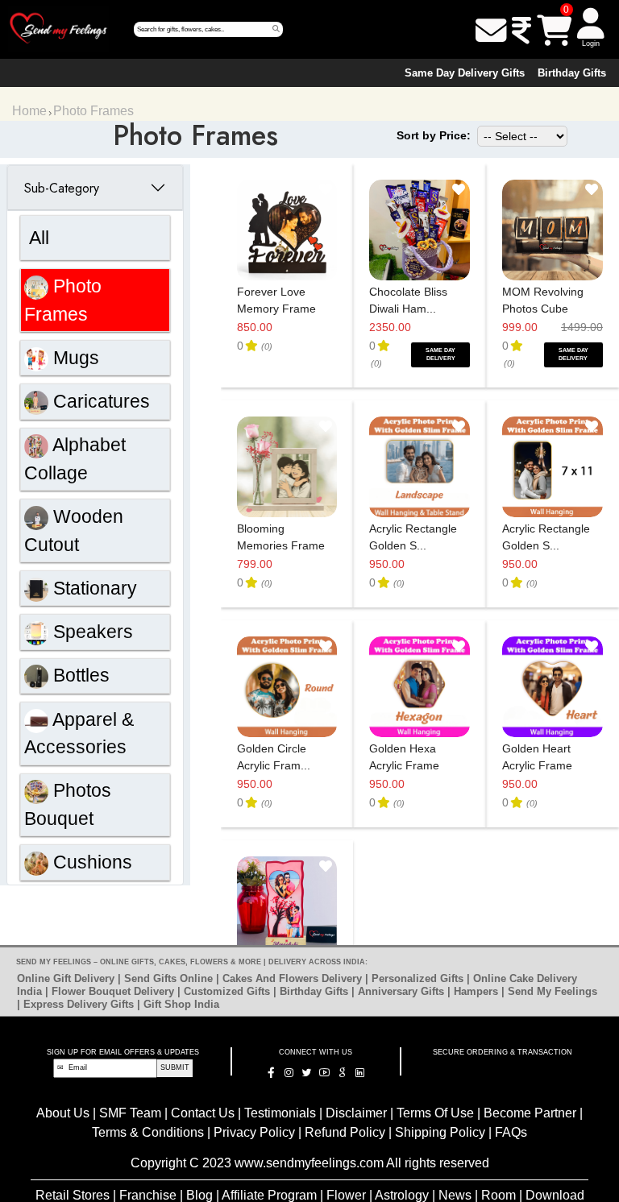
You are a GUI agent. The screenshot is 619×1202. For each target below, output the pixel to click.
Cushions (90, 862)
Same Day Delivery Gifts (465, 73)
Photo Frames (93, 111)
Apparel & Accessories (79, 733)
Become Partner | (533, 1113)
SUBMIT (174, 1067)
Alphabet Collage (75, 458)
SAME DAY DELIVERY (440, 354)
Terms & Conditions (148, 1132)
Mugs (73, 357)
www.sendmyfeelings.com (309, 1163)
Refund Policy (346, 1132)
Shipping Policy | (443, 1132)
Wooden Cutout (73, 530)
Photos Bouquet (67, 804)
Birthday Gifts (572, 73)
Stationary (92, 588)
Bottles (79, 675)
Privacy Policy (256, 1132)
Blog (199, 1195)
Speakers (90, 631)
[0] (554, 30)
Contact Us (204, 1113)
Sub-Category (61, 188)
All (39, 237)
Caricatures (99, 401)
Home (29, 111)
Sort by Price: (434, 135)
